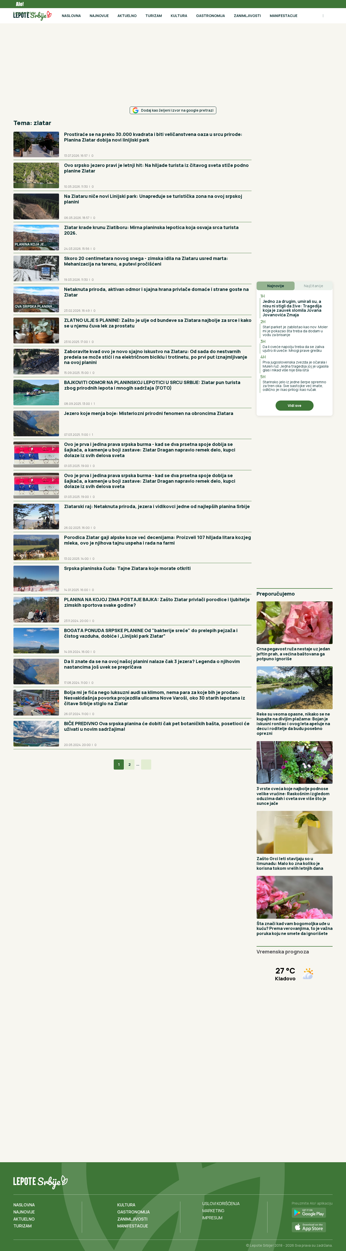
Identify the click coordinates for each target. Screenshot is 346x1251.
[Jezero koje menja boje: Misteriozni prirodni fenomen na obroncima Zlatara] (36, 423)
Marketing (213, 1210)
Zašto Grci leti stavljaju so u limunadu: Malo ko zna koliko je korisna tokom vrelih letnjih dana (290, 863)
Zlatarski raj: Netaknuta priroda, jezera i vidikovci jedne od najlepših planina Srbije (157, 506)
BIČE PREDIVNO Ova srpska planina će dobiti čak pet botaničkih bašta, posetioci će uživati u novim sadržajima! (156, 726)
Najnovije (99, 15)
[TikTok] (317, 1181)
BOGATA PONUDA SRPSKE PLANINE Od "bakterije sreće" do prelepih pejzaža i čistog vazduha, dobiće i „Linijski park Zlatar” (151, 633)
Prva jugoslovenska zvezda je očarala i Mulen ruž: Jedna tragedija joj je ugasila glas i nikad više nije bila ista (296, 366)
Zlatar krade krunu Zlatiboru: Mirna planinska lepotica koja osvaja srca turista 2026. (151, 230)
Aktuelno (127, 15)
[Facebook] (307, 1181)
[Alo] (18, 4)
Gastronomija (210, 15)
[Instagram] (328, 1181)
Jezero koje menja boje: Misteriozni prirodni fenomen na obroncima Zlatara (148, 413)
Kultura (179, 15)
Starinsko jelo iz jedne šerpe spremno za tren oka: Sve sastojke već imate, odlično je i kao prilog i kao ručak (294, 385)
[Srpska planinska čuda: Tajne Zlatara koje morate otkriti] (36, 578)
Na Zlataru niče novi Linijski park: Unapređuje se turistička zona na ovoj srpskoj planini (153, 199)
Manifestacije (283, 15)
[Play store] (312, 1213)
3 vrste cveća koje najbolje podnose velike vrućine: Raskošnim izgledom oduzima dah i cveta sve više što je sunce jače (293, 796)
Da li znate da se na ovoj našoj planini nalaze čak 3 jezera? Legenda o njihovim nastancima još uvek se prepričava (152, 664)
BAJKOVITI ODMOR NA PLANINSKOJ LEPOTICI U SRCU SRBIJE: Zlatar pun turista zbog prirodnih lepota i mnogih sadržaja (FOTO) (152, 385)
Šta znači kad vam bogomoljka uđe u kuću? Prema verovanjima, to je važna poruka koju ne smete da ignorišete (295, 928)
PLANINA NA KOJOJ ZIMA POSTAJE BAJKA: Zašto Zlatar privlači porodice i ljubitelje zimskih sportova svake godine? (157, 602)
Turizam (153, 15)
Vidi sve (294, 405)
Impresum (212, 1218)
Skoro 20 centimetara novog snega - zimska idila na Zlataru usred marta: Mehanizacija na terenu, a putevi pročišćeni (146, 261)
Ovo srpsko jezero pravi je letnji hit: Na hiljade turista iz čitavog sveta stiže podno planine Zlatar (156, 168)
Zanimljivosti (247, 15)
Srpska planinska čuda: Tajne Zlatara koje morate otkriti (127, 568)
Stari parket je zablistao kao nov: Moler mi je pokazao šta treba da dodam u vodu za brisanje (295, 330)
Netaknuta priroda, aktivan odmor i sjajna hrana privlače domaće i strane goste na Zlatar (156, 292)
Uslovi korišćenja (221, 1203)
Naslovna (71, 15)
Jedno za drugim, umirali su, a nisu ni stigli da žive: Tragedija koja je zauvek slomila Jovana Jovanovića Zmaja (292, 308)
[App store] (312, 1227)
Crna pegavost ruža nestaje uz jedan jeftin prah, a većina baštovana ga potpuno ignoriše (293, 653)
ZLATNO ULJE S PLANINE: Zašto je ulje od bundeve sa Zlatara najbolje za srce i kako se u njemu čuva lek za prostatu (158, 323)
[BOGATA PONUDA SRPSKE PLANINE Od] (36, 640)
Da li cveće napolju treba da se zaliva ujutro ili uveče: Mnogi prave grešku (293, 348)
